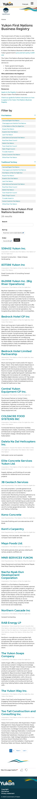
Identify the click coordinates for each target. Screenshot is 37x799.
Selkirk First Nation (8, 143)
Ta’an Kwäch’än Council (9, 146)
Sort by (4, 230)
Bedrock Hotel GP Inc (15, 316)
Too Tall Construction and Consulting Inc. (18, 713)
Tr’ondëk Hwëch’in (8, 152)
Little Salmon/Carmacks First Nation (13, 137)
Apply (17, 240)
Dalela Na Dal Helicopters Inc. (18, 443)
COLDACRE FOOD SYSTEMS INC (13, 417)
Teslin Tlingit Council (8, 149)
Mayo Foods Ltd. (12, 543)
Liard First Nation (7, 135)
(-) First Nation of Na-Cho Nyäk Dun (13, 126)
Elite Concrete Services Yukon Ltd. (16, 462)
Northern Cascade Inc (15, 610)
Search (4, 222)
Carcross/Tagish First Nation (10, 120)
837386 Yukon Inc (13, 264)
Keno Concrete (11, 514)
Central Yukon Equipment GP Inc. (13, 390)
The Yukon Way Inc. (14, 690)
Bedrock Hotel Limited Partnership (16, 353)
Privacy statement (7, 793)
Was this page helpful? (9, 770)
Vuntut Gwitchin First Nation (11, 154)
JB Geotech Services (14, 482)
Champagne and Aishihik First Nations (14, 123)
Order (4, 238)
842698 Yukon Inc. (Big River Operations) (16, 282)
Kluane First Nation (8, 129)
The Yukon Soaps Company (12, 655)
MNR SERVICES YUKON (17, 557)
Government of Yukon (13, 797)
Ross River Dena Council (9, 140)
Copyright (5, 789)
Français (25, 4)
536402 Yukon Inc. (13, 248)
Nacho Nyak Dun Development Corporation (12, 575)
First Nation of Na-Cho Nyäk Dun (12, 173)
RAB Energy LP (11, 622)
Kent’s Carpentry (12, 529)
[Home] (7, 3)
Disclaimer (5, 791)
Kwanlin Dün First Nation (10, 132)
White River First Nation (9, 157)
